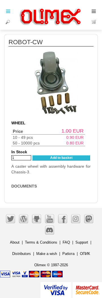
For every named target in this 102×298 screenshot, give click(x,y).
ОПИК (85, 254)
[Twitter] (10, 218)
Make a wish (46, 254)
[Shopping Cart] (94, 22)
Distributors (21, 254)
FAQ (66, 242)
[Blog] (23, 218)
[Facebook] (62, 218)
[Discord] (49, 230)
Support (81, 242)
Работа (68, 254)
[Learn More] (87, 288)
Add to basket (61, 158)
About (15, 242)
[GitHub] (36, 218)
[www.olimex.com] (51, 10)
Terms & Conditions (41, 242)
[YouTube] (49, 218)
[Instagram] (75, 218)
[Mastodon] (88, 218)
